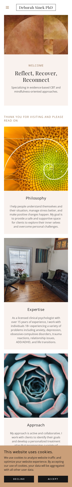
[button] (9, 7)
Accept (53, 479)
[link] (36, 7)
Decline (19, 479)
